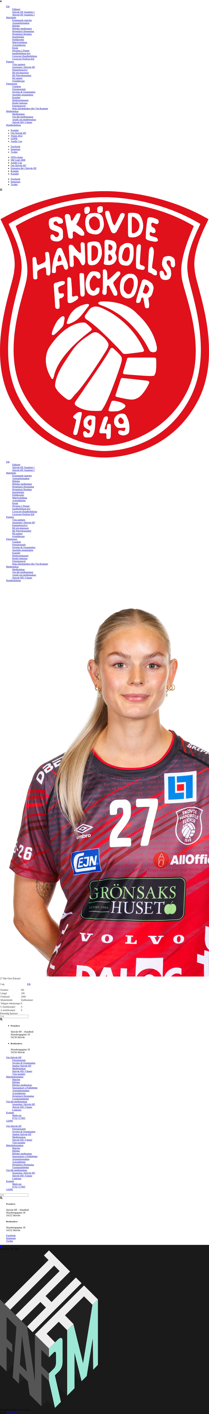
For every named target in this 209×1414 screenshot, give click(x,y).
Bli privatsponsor (20, 72)
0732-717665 (18, 1118)
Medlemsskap (19, 1068)
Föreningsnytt (19, 105)
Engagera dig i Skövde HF (24, 168)
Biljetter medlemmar (22, 28)
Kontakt (15, 130)
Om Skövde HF (18, 133)
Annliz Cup (16, 141)
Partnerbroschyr (20, 70)
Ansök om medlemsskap (24, 119)
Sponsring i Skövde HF (23, 67)
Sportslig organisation (22, 94)
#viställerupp (18, 81)
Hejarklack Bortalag (22, 34)
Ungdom (16, 86)
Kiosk (15, 48)
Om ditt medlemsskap (22, 116)
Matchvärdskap (19, 42)
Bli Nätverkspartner (21, 75)
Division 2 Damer (21, 50)
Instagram (15, 149)
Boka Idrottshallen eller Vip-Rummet (30, 108)
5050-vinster (17, 157)
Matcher (16, 1079)
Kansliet (16, 97)
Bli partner (17, 78)
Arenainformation (20, 23)
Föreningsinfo (19, 89)
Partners (10, 61)
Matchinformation (14, 1076)
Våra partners (18, 64)
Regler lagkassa (19, 103)
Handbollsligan (13, 125)
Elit (7, 6)
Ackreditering (19, 45)
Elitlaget (16, 9)
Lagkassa (16, 1110)
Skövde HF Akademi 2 (23, 14)
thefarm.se (12, 1412)
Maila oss (16, 1115)
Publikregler (18, 39)
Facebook (15, 146)
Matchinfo (11, 17)
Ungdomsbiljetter (20, 1099)
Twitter (14, 152)
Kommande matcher (22, 20)
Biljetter (16, 26)
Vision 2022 (16, 135)
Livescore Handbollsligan (24, 56)
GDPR (14, 138)
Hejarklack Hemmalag (23, 31)
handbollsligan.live (21, 53)
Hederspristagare (20, 100)
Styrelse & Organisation (23, 92)
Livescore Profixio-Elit (23, 59)
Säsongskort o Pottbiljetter (24, 1088)
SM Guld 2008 (18, 160)
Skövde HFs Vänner (22, 122)
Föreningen (11, 83)
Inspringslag (18, 37)
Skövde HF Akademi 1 (23, 12)
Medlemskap (12, 111)
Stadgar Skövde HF (21, 1065)
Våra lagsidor (18, 1074)
